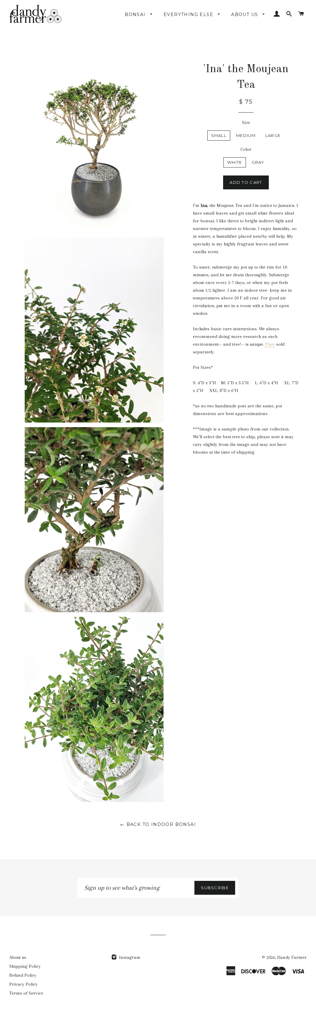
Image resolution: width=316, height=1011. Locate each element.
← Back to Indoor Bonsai (158, 824)
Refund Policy (22, 975)
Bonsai (136, 14)
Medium (246, 135)
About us (17, 957)
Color (246, 149)
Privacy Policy (23, 984)
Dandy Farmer (292, 957)
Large (273, 135)
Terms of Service (26, 993)
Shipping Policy (25, 966)
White (234, 162)
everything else (189, 14)
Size (246, 122)
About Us (245, 14)
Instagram (129, 957)
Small (219, 135)
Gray (258, 162)
